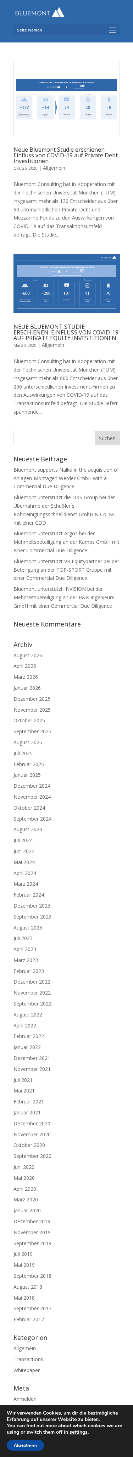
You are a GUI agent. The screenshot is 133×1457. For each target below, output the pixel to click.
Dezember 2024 (31, 785)
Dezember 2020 (31, 1123)
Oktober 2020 (29, 1145)
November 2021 (32, 1069)
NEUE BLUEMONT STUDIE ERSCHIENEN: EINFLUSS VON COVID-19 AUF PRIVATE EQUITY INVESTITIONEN (65, 332)
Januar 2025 (27, 774)
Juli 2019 (23, 1254)
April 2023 (24, 949)
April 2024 (24, 873)
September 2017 (32, 1308)
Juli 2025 (23, 753)
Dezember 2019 (31, 1221)
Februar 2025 (28, 764)
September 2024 (32, 818)
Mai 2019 (24, 1264)
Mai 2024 (24, 862)
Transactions (28, 1359)
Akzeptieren (25, 1445)
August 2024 (27, 829)
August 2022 (27, 1014)
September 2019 (32, 1243)
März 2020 (25, 1199)
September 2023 (32, 916)
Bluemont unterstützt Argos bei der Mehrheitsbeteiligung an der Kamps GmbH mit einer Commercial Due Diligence (66, 542)
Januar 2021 (27, 1112)
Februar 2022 (28, 1036)
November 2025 (32, 709)
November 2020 (32, 1134)
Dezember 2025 (31, 698)
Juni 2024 (23, 851)
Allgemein (54, 167)
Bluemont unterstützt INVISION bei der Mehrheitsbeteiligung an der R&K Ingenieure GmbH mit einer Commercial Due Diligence (64, 597)
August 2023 (27, 927)
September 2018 (32, 1275)
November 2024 (32, 796)
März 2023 (25, 960)
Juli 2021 (23, 1080)
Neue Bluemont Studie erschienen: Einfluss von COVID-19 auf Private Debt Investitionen (65, 155)
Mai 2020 (24, 1178)
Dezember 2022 (31, 981)
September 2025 (32, 731)
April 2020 (24, 1188)
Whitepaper (26, 1370)
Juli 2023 (23, 938)
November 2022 (32, 992)
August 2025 (27, 742)
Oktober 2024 (29, 807)
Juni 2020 (23, 1167)
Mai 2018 (24, 1297)
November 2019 (32, 1232)
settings (79, 1432)
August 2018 (27, 1286)
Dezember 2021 (31, 1058)
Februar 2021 (28, 1101)
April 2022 (24, 1025)
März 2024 (25, 883)
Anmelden (25, 1398)
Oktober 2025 (29, 720)
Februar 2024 (28, 894)
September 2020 (32, 1156)
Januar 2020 (27, 1210)
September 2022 (32, 1003)
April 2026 (24, 666)
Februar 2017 (28, 1319)
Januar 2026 (27, 687)
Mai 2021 (24, 1090)
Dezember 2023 (31, 905)
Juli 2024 (23, 840)
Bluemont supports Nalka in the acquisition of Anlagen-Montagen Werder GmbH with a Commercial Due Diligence (66, 478)
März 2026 (25, 677)
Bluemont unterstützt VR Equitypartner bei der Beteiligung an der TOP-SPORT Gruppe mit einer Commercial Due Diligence (66, 570)
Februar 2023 (28, 971)
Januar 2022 (27, 1047)
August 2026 (27, 655)
